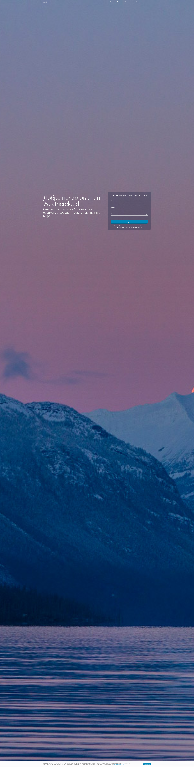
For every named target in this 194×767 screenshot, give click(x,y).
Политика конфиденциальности (134, 227)
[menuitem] (112, 2)
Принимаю (147, 764)
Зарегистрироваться (129, 222)
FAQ (124, 2)
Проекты (138, 2)
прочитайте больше (119, 764)
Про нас (112, 2)
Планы (119, 2)
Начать (148, 2)
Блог (131, 2)
